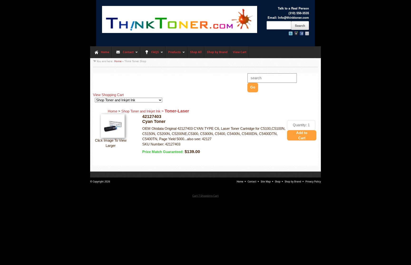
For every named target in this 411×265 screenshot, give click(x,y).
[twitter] (291, 33)
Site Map (266, 181)
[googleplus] (296, 33)
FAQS (149, 54)
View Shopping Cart (108, 95)
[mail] (307, 33)
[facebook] (301, 33)
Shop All (196, 52)
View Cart (239, 52)
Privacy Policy (313, 181)
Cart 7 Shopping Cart (205, 195)
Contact (123, 54)
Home (105, 52)
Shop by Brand (217, 52)
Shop (277, 181)
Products (173, 54)
